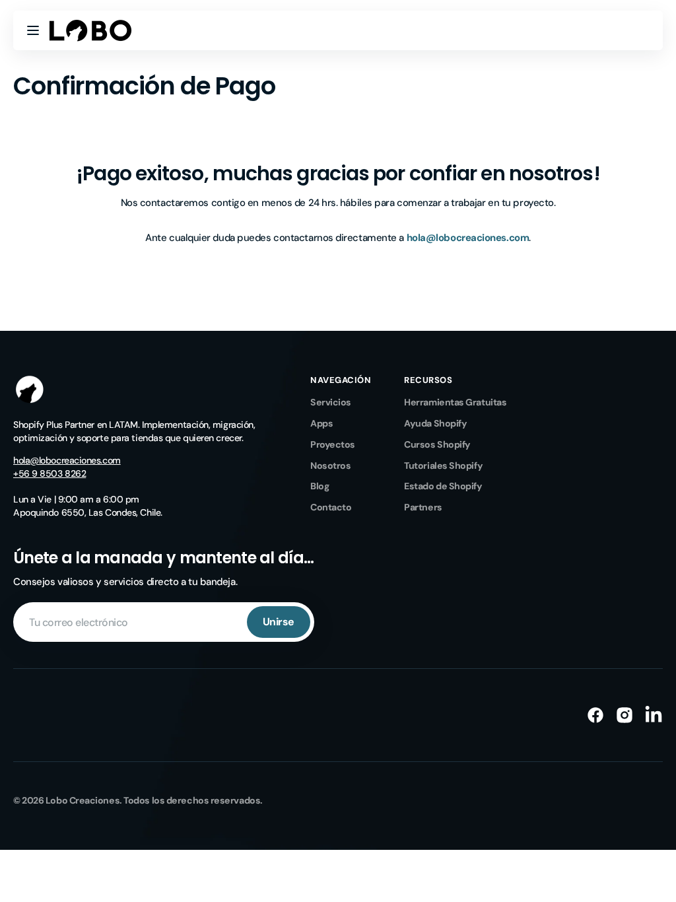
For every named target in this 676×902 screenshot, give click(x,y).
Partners (423, 507)
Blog (319, 486)
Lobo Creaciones (82, 800)
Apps (321, 423)
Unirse (278, 622)
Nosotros (330, 465)
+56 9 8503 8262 (49, 473)
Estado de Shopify (443, 486)
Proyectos (332, 444)
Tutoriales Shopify (443, 465)
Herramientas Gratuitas (455, 402)
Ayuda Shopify (435, 423)
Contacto (330, 507)
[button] (33, 30)
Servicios (330, 402)
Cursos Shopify (437, 444)
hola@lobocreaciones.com (67, 460)
